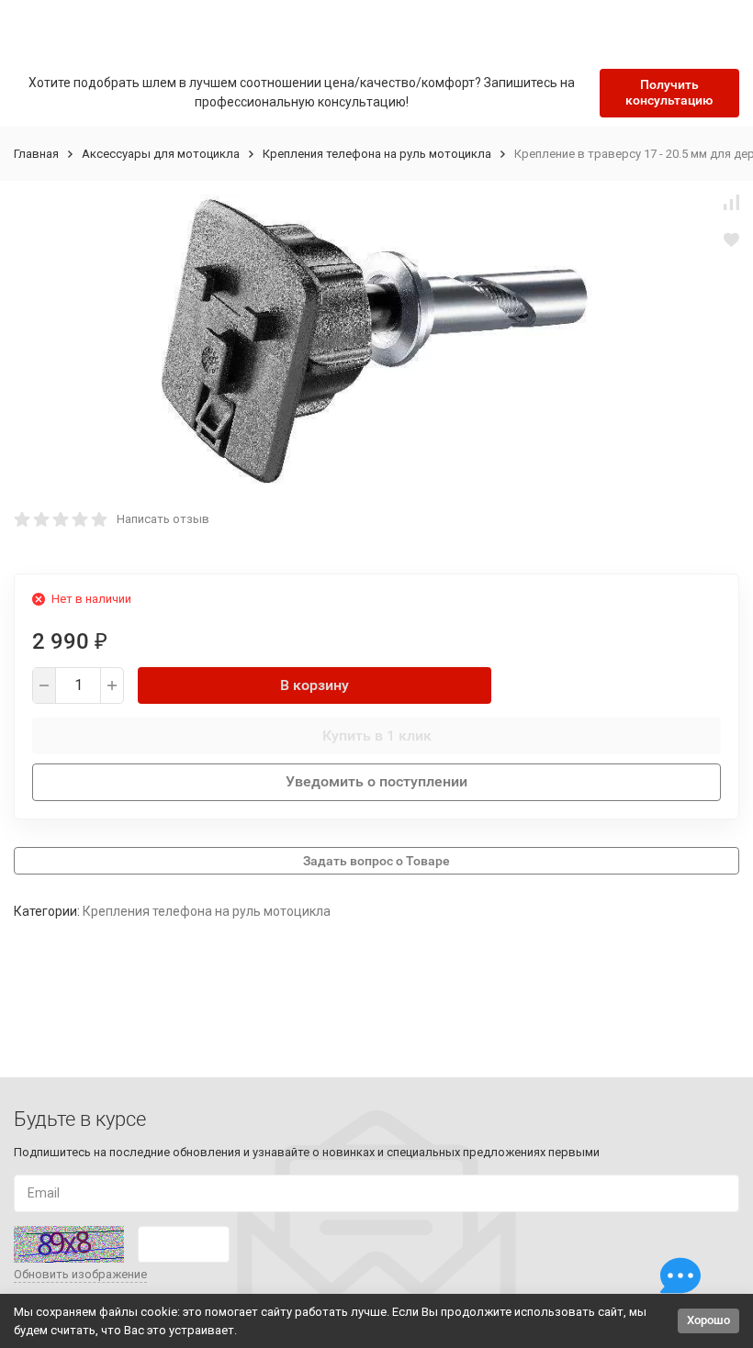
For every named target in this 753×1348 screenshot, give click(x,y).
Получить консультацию (669, 92)
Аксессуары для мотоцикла (161, 154)
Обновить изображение (80, 1274)
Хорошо (708, 1320)
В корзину (314, 685)
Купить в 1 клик (377, 735)
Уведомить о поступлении (376, 781)
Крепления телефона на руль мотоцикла (377, 154)
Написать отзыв (163, 519)
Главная (36, 154)
